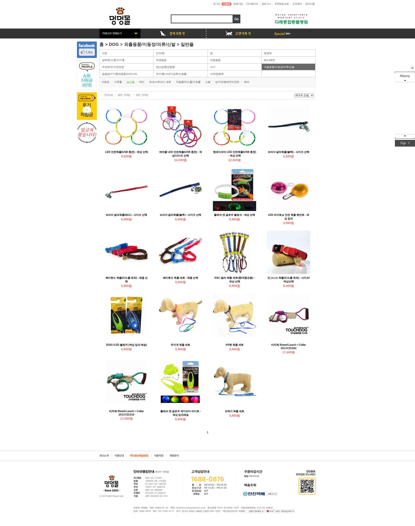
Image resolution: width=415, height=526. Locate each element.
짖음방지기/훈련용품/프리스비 (119, 73)
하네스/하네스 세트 (160, 81)
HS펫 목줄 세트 (235, 344)
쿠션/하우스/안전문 (113, 67)
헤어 (246, 81)
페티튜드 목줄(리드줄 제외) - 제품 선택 (126, 279)
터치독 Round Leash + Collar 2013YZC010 (126, 413)
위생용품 (161, 60)
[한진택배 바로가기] (272, 494)
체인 (141, 81)
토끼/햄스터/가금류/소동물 (171, 73)
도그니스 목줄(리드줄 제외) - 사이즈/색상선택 (289, 279)
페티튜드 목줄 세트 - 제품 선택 (180, 277)
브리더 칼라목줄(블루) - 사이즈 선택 (180, 214)
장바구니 (266, 3)
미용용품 (215, 60)
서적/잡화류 (217, 73)
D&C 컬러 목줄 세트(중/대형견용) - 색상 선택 (234, 279)
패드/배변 (269, 60)
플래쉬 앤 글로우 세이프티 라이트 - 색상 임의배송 (180, 413)
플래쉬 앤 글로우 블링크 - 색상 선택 (234, 214)
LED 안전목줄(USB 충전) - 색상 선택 (126, 151)
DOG (114, 44)
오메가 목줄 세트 (234, 411)
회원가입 (238, 3)
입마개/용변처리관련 (227, 81)
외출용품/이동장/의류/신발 (150, 44)
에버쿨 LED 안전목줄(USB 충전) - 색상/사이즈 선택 (180, 153)
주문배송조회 (282, 3)
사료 (104, 53)
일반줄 (187, 44)
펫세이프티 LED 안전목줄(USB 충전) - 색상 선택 (234, 153)
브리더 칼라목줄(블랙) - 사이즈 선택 (288, 151)
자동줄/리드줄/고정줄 (188, 81)
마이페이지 (252, 3)
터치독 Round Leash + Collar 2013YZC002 (288, 346)
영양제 (268, 53)
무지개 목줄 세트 (180, 344)
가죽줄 (118, 81)
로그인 (216, 3)
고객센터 (297, 3)
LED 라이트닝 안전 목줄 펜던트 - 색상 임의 (288, 216)
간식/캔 (160, 53)
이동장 (105, 81)
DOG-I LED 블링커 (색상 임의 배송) (126, 344)
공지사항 (310, 3)
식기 (212, 67)
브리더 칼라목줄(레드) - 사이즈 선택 (126, 214)
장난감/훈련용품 (165, 67)
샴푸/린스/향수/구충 (113, 60)
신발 (208, 81)
